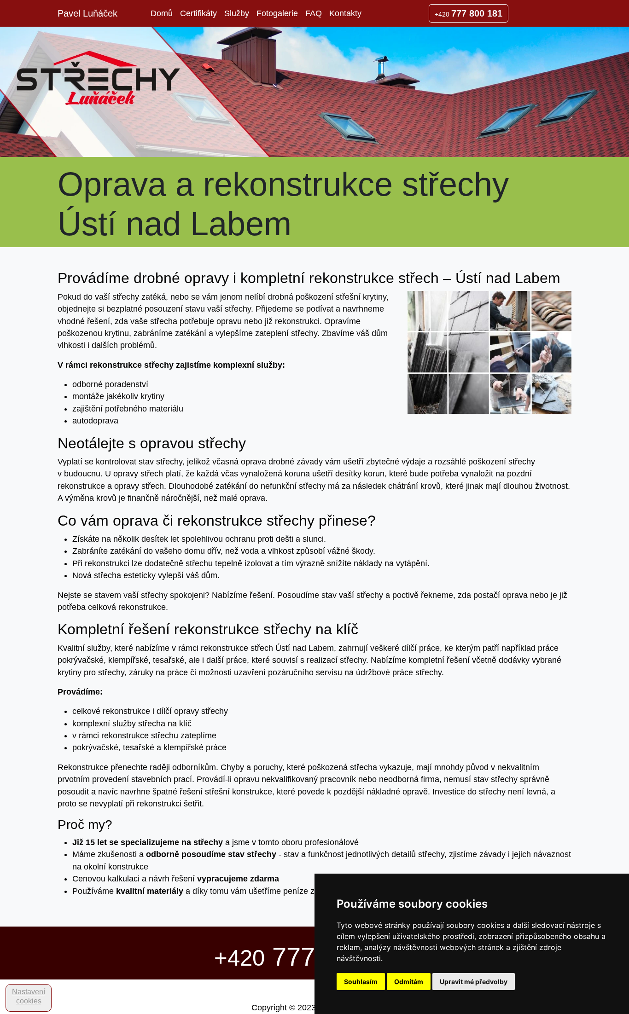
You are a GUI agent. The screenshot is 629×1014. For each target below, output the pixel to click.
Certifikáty (198, 13)
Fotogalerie (277, 13)
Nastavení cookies (28, 996)
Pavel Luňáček (87, 13)
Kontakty (345, 13)
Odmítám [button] (408, 981)
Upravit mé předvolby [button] (473, 981)
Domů (162, 13)
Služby (236, 13)
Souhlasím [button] (361, 981)
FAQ (313, 13)
